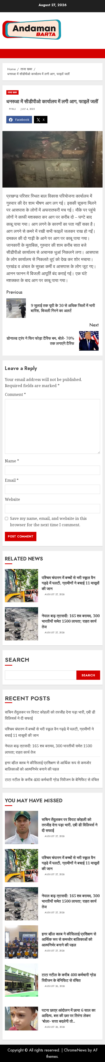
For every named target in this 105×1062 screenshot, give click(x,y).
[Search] (99, 53)
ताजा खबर (12, 92)
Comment (15, 394)
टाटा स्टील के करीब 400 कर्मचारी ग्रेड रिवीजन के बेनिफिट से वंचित (52, 779)
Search (17, 659)
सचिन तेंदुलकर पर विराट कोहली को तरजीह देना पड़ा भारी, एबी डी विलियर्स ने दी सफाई (69, 825)
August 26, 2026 (55, 986)
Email (12, 480)
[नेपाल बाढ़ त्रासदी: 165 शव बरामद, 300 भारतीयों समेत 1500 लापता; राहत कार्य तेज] (21, 623)
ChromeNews (75, 1050)
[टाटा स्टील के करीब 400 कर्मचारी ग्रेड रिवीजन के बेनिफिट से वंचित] (21, 980)
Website (12, 499)
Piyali (12, 109)
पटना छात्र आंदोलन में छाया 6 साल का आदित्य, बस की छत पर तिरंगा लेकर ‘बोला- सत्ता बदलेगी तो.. (68, 1015)
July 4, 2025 (28, 109)
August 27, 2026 (55, 594)
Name (12, 461)
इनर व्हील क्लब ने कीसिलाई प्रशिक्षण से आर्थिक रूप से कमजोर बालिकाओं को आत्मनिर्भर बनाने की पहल (69, 939)
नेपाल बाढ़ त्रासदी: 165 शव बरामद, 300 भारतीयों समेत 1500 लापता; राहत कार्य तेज (71, 621)
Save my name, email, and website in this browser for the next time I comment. (48, 521)
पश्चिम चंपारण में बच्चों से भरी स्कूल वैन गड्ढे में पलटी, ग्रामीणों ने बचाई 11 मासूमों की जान (70, 583)
